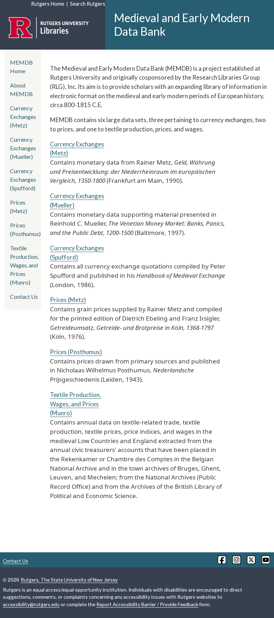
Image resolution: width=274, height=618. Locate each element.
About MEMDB (21, 89)
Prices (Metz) (68, 299)
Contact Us (24, 296)
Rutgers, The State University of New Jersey (69, 580)
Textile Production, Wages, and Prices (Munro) (75, 404)
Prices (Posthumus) (76, 352)
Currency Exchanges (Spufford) (23, 179)
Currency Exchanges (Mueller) (23, 148)
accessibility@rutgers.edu (31, 604)
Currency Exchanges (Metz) (23, 117)
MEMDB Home (21, 66)
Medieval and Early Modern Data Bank (182, 24)
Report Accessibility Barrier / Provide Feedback (147, 604)
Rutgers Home (47, 4)
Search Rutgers (87, 4)
